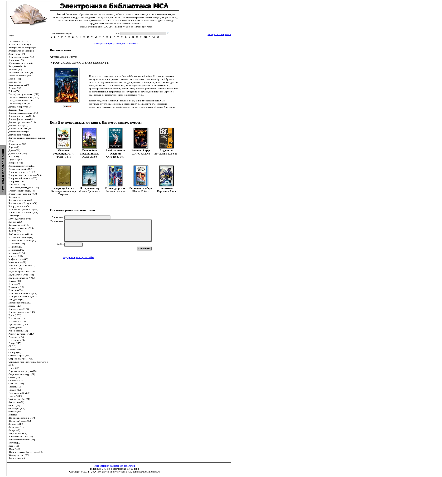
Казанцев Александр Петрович (63, 193)
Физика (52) (14, 405)
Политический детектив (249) (22, 293)
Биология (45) (15, 69)
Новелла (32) (14, 281)
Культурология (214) (18, 225)
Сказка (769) (14, 349)
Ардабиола (166, 150)
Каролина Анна (166, 191)
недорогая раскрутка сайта (78, 257)
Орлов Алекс (89, 156)
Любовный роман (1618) (20, 234)
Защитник (166, 188)
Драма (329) (14, 150)
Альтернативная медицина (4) (22, 50)
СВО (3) (12, 346)
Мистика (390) (15, 256)
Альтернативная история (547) (23, 47)
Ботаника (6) (14, 82)
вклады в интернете (219, 34)
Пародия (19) (14, 284)
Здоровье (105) (15, 159)
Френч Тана (63, 156)
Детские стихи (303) (18, 125)
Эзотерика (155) (16, 424)
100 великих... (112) (17, 41)
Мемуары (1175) (16, 253)
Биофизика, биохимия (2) (20, 72)
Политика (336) (15, 290)
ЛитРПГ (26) (14, 231)
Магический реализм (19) (20, 237)
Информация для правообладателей (114, 465)
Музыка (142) (15, 268)
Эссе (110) (13, 446)
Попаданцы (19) (16, 299)
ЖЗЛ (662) (13, 156)
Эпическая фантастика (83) (21, 439)
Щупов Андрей (141, 153)
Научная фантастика (95, 62)
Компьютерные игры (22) (20, 200)
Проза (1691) (14, 315)
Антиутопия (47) (16, 54)
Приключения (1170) (18, 309)
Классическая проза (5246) (21, 190)
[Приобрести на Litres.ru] (69, 106)
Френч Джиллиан (89, 191)
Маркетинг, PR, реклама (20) (22, 240)
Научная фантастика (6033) (21, 278)
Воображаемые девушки (115, 152)
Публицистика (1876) (18, 324)
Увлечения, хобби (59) (19, 393)
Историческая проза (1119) (21, 172)
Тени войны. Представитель (89, 152)
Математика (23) (16, 243)
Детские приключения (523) (22, 122)
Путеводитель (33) (17, 327)
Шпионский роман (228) (20, 421)
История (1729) (15, 181)
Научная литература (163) (21, 274)
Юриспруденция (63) (18, 455)
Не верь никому (89, 188)
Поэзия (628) (14, 306)
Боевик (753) (14, 78)
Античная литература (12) (21, 57)
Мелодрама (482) (16, 250)
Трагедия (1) (14, 386)
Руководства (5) (16, 337)
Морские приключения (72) (21, 265)
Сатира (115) (14, 343)
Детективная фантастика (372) (23, 113)
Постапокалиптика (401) (20, 302)
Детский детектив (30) (19, 131)
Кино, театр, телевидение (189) (23, 187)
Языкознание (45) (16, 458)
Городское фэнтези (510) (20, 100)
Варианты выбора (140, 188)
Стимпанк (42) (15, 380)
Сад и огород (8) (16, 340)
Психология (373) (17, 321)
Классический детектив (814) (22, 194)
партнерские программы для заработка (115, 43)
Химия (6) (13, 414)
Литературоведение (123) (20, 228)
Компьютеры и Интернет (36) (22, 203)
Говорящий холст (63, 188)
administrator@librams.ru (146, 471)
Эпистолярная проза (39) (20, 436)
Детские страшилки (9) (19, 128)
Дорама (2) (13, 147)
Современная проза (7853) (21, 358)
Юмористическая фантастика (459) (25, 452)
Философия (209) (16, 408)
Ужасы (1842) (15, 396)
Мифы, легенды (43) (18, 259)
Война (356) (14, 91)
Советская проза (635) (19, 355)
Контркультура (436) (18, 206)
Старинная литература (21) (21, 374)
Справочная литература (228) (22, 371)
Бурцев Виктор (68, 56)
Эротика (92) (14, 442)
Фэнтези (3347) (15, 411)
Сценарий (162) (16, 383)
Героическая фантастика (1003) (23, 97)
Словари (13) (14, 352)
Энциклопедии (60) (17, 433)
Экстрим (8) (14, 430)
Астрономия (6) (16, 60)
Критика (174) (15, 215)
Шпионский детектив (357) (21, 418)
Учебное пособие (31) (19, 399)
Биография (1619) (17, 66)
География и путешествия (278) (23, 94)
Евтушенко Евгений (166, 153)
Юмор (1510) (14, 449)
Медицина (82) (15, 246)
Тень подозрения (115, 188)
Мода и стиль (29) (17, 262)
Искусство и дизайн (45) (20, 169)
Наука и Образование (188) (21, 271)
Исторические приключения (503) (24, 175)
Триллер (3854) (15, 390)
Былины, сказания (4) (18, 85)
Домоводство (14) (17, 144)
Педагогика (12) (16, 287)
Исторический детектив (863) (22, 178)
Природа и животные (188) (21, 312)
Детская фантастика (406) (20, 119)
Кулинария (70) (15, 222)
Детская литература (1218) (21, 116)
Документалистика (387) (20, 134)
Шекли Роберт (140, 191)
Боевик (76, 62)
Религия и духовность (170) (21, 334)
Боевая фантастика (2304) (20, 75)
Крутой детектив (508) (19, 218)
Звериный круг (140, 150)
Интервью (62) (15, 162)
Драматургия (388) (17, 153)
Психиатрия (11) (16, 318)
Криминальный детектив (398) (23, 212)
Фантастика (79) (16, 402)
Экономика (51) (15, 427)
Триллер (65, 62)
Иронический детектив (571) (22, 166)
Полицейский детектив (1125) (22, 296)
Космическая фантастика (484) (23, 209)
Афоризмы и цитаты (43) (20, 63)
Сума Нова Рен (115, 156)
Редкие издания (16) (18, 330)
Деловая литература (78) (20, 106)
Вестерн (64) (14, 88)
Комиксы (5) (14, 197)
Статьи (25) (14, 377)
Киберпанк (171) (16, 184)
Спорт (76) (13, 368)
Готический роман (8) (19, 103)
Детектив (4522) (16, 110)
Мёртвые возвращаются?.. (63, 152)
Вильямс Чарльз (115, 191)
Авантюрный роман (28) (20, 44)
